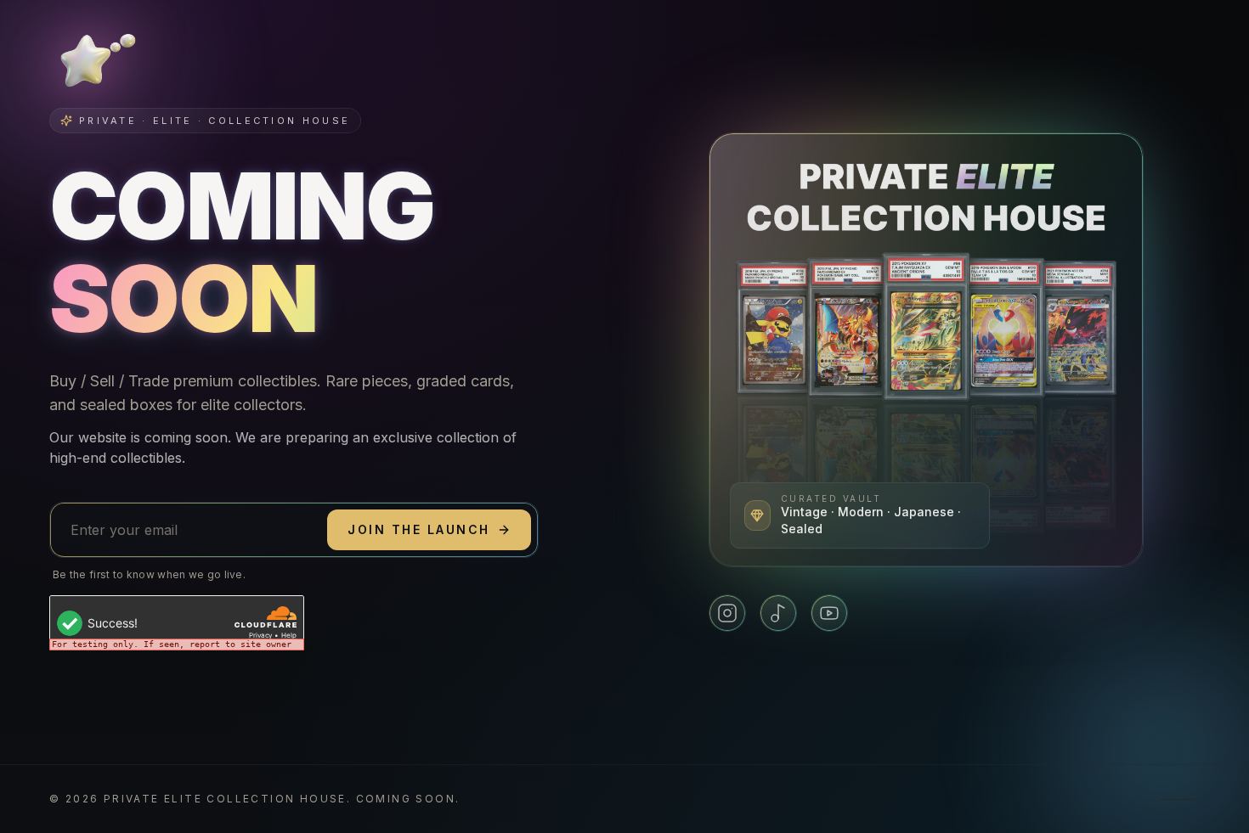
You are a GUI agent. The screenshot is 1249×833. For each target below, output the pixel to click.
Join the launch (419, 529)
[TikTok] (778, 613)
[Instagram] (727, 613)
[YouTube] (829, 613)
